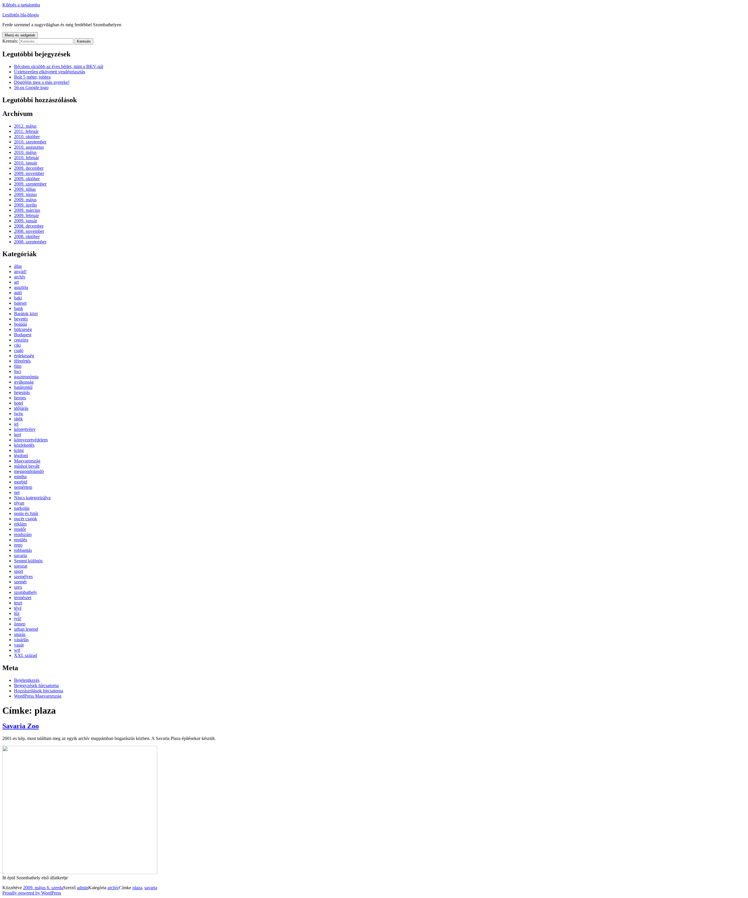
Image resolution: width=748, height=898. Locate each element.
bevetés (21, 318)
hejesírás (22, 392)
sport (18, 571)
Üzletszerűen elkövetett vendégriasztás (49, 71)
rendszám (23, 534)
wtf (17, 650)
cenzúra (21, 339)
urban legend (26, 629)
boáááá (20, 324)
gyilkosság (24, 381)
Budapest (22, 334)
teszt (18, 602)
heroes (20, 397)
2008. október (27, 236)
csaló (18, 350)
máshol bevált (26, 466)
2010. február (26, 157)
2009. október (27, 178)
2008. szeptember (30, 241)
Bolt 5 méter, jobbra (32, 76)
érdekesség (24, 355)
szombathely (25, 592)
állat (18, 266)
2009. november (29, 173)
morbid (20, 481)
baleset (20, 303)
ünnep (19, 623)
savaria (20, 555)
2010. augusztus (29, 147)
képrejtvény (25, 429)
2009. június (25, 194)
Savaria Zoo (20, 726)
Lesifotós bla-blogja (20, 14)
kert (17, 434)
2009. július (25, 189)
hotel (18, 403)
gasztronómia (26, 376)
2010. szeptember (30, 141)
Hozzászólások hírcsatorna (38, 690)
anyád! (20, 271)
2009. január (25, 220)
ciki (17, 345)
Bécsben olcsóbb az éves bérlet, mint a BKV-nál (58, 66)
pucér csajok (25, 518)
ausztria (21, 287)
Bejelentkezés (26, 680)
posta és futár (26, 513)
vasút (19, 644)
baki (18, 297)
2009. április (25, 204)
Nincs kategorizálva (32, 497)
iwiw (18, 413)
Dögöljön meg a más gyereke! (42, 82)
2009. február (26, 215)
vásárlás (21, 639)
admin (82, 887)
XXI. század (25, 655)
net (17, 492)
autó (18, 292)
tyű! (17, 618)
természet (22, 597)
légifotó (21, 455)
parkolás (22, 508)
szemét (20, 581)
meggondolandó (29, 471)
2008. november (29, 231)
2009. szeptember (30, 183)
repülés (20, 539)
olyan (19, 502)
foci (17, 371)
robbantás (23, 550)
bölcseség (23, 329)
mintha (20, 476)
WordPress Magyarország (37, 696)
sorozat (20, 566)
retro (18, 544)
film (17, 366)
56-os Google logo (31, 87)
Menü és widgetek (20, 35)
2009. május (25, 199)
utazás (19, 634)
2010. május (25, 152)
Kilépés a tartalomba (21, 4)
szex (18, 587)
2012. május (25, 126)
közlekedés (24, 445)
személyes (23, 576)
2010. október (27, 136)
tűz (17, 613)
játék (18, 418)
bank (18, 308)
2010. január (25, 162)
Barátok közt (26, 313)
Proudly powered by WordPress (31, 892)
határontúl (23, 387)
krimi (19, 450)
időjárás (21, 408)
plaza (137, 887)
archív (19, 276)
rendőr (20, 529)
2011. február (26, 131)
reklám (20, 523)
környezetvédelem (31, 439)
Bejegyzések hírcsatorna (36, 685)
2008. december (29, 225)
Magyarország (27, 460)
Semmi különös (28, 560)
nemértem (23, 487)
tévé (18, 608)
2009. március (27, 210)
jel (16, 424)
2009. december (29, 168)
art (16, 282)
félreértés (22, 360)
